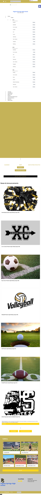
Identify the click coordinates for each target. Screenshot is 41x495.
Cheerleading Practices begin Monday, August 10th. (11, 212)
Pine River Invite (7, 465)
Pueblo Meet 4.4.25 (31, 465)
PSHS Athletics (8, 112)
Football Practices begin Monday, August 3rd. (9, 382)
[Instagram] (5, 1)
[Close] (1, 494)
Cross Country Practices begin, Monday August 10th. (11, 246)
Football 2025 (6, 452)
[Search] (20, 1)
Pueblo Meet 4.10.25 (20, 465)
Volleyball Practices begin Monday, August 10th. (10, 314)
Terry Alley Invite (25, 452)
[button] (39, 6)
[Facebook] (3, 1)
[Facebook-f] (18, 481)
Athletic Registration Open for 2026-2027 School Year (11, 416)
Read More (4, 423)
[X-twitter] (7, 1)
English (32, 0)
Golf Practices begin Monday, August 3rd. (9, 348)
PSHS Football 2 (8, 130)
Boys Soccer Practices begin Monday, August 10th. (10, 280)
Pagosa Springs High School (20, 11)
